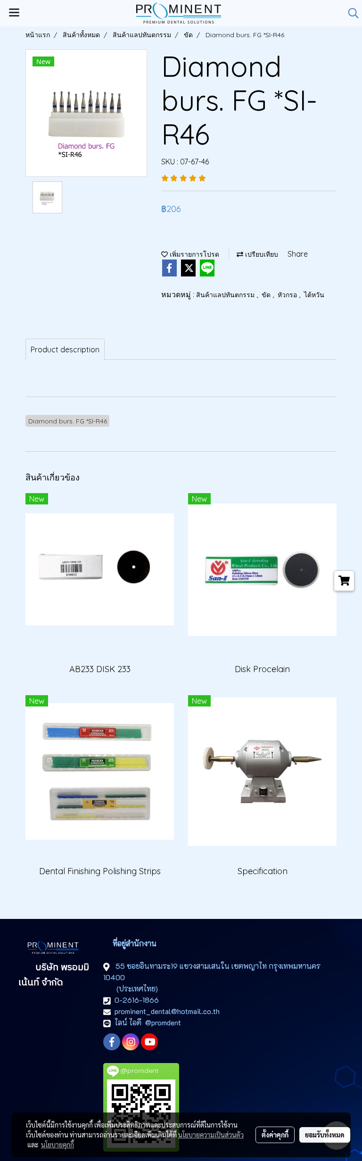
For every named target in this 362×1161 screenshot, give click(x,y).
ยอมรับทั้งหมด (325, 1134)
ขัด (267, 295)
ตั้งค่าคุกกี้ (275, 1134)
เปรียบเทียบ (260, 254)
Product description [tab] (65, 349)
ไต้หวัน (314, 295)
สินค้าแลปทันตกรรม (226, 295)
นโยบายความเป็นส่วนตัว (211, 1134)
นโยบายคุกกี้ (57, 1144)
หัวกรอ (288, 295)
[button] (350, 13)
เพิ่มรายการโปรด (193, 254)
